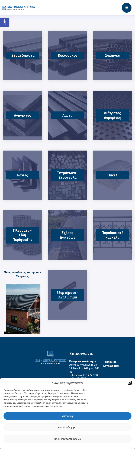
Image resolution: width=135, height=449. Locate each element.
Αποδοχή (67, 415)
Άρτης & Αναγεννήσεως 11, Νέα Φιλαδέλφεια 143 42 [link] (84, 368)
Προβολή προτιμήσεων (67, 438)
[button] (129, 383)
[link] (4, 22)
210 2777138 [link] (90, 375)
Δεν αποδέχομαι (67, 427)
